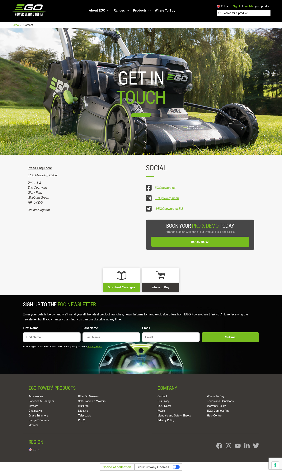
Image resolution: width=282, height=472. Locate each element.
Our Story (163, 401)
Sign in (237, 6)
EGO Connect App (218, 410)
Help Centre (214, 415)
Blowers (33, 406)
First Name (31, 328)
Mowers (33, 425)
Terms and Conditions (220, 401)
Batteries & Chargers (41, 401)
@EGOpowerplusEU (169, 208)
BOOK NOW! (200, 242)
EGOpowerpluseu (167, 198)
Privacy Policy (94, 346)
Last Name (90, 328)
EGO (29, 10)
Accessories (36, 396)
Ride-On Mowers (88, 396)
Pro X (81, 420)
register (249, 6)
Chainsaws (35, 410)
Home (16, 25)
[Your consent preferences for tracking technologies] (275, 465)
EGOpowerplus (165, 187)
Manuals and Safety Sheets (174, 415)
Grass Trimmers (38, 415)
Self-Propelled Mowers (92, 401)
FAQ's (161, 410)
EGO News (164, 406)
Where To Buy (165, 10)
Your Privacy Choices (153, 467)
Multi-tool (83, 406)
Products (140, 10)
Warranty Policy (216, 406)
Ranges (119, 10)
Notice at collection (116, 467)
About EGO (97, 10)
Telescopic (84, 415)
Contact (162, 396)
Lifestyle (83, 410)
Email (146, 328)
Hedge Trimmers (39, 420)
